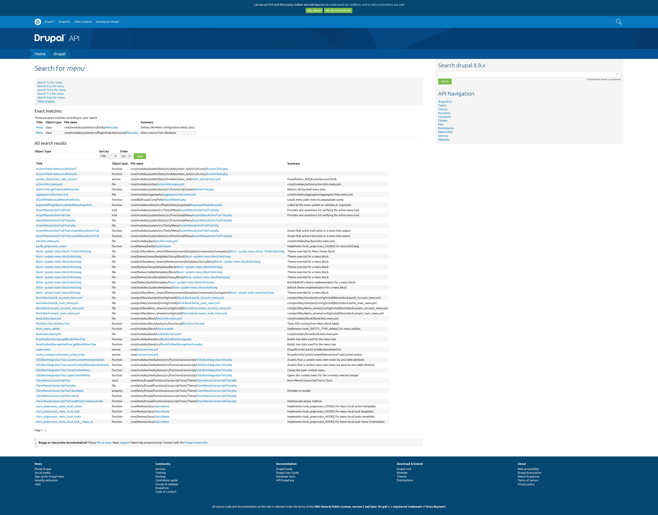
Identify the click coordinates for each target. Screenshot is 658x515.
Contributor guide (166, 480)
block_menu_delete (48, 328)
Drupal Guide (284, 468)
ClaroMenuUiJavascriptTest (53, 380)
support (124, 442)
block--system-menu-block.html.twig (58, 256)
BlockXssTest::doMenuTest (53, 323)
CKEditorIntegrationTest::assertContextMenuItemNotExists (72, 364)
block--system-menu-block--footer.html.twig (63, 251)
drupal (59, 54)
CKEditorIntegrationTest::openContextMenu (63, 375)
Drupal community (196, 442)
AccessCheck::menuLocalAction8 (56, 173)
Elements (443, 139)
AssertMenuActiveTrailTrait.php (199, 210)
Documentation (286, 463)
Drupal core (404, 468)
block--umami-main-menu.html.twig (58, 292)
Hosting (160, 476)
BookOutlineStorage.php (176, 339)
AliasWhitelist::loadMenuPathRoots (58, 199)
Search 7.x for (49, 82)
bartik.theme (163, 246)
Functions (444, 113)
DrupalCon (162, 487)
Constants (444, 116)
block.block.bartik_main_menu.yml (57, 303)
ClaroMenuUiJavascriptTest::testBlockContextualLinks (69, 401)
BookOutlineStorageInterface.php (181, 344)
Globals (443, 120)
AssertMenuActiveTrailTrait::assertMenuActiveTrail (67, 230)
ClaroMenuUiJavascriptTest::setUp (57, 395)
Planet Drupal (43, 468)
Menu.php (112, 127)
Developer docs (285, 476)
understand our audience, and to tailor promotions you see (366, 4)
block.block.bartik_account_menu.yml (59, 297)
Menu (39, 127)
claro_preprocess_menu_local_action (59, 406)
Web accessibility (528, 468)
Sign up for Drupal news (49, 476)
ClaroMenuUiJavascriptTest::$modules (60, 390)
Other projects (83, 21)
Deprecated (445, 131)
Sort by (104, 151)
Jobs (38, 484)
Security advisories (46, 480)
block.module (165, 328)
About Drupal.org (528, 476)
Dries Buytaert (436, 506)
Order (124, 151)
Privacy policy (526, 484)
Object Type (43, 151)
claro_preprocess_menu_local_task (58, 411)
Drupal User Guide (287, 472)
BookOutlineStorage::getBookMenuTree (60, 339)
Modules (402, 472)
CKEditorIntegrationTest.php (214, 359)
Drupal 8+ (64, 21)
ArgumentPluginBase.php (206, 204)
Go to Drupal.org (38, 22)
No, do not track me (338, 10)
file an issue (104, 442)
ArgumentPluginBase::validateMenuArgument (64, 204)
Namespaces (446, 128)
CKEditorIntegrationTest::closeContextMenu (63, 370)
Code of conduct (165, 491)
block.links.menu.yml (48, 318)
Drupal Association (529, 472)
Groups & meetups (166, 484)
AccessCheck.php (217, 168)
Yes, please (314, 10)
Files (441, 124)
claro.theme (162, 406)
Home (40, 54)
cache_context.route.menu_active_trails (60, 354)
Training (160, 472)
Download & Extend (410, 463)
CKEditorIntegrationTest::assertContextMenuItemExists (70, 359)
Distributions (405, 480)
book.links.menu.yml (48, 334)
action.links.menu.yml (49, 184)
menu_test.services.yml (206, 179)
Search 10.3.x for (51, 89)
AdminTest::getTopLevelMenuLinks (57, 189)
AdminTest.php (204, 189)
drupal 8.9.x (445, 101)
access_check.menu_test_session (56, 179)
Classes (443, 109)
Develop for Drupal (107, 21)
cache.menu (43, 349)
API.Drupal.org (285, 480)
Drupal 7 (49, 21)
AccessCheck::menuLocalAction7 (56, 168)
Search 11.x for (50, 93)
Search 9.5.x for (50, 86)
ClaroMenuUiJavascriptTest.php (216, 380)
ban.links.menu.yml (47, 241)
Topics (442, 105)
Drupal (382, 506)
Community (162, 463)
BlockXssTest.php (194, 323)
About (522, 463)
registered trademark (407, 506)
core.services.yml (147, 349)
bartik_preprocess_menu (51, 246)
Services (443, 135)
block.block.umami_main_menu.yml (58, 313)
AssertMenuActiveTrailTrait (53, 210)
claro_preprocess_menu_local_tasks (58, 416)
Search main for (51, 97)
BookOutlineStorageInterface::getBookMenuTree (66, 344)
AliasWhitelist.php (175, 199)
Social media (43, 472)
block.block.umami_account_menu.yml (60, 308)
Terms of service (528, 480)
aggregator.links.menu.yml (52, 194)
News (38, 463)
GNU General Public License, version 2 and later (345, 506)
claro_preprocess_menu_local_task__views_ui (64, 421)
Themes (402, 476)
